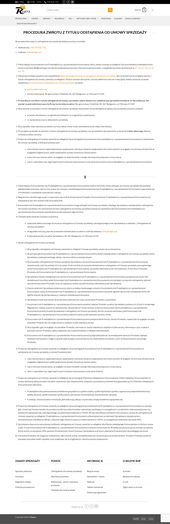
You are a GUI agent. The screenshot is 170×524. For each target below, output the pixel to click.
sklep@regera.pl (34, 52)
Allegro (118, 19)
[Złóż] (110, 10)
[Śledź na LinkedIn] (73, 2)
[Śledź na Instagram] (68, 2)
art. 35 (21, 71)
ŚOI (70, 19)
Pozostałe (106, 19)
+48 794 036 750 (38, 47)
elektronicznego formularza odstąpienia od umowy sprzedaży (87, 76)
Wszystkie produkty (27, 24)
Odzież (35, 19)
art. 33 (138, 68)
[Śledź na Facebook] (64, 2)
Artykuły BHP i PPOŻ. (86, 19)
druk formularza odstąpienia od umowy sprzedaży (52, 82)
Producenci (21, 19)
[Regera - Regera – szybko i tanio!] (28, 10)
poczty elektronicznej (37, 89)
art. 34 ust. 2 (146, 68)
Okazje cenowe (132, 19)
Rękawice (59, 19)
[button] (140, 10)
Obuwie (46, 19)
